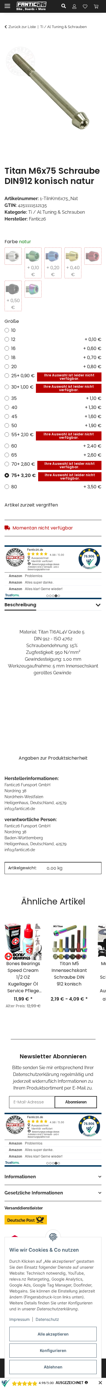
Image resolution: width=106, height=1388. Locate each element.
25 (52, 376)
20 (56, 366)
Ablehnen (53, 1366)
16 (56, 348)
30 (52, 388)
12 (56, 339)
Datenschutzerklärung (36, 1074)
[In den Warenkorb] (9, 42)
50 (56, 425)
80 (56, 487)
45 (56, 416)
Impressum (19, 1319)
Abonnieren (75, 1102)
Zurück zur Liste (22, 27)
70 (53, 465)
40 (56, 407)
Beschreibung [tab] (20, 604)
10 (13, 330)
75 (53, 476)
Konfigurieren (53, 1350)
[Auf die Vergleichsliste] (75, 56)
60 (56, 446)
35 (56, 398)
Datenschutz (47, 1319)
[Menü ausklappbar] (7, 3)
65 (56, 455)
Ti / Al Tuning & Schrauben (56, 212)
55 (52, 435)
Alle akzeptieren (53, 1334)
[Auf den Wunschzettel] (89, 56)
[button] (65, 6)
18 (56, 357)
